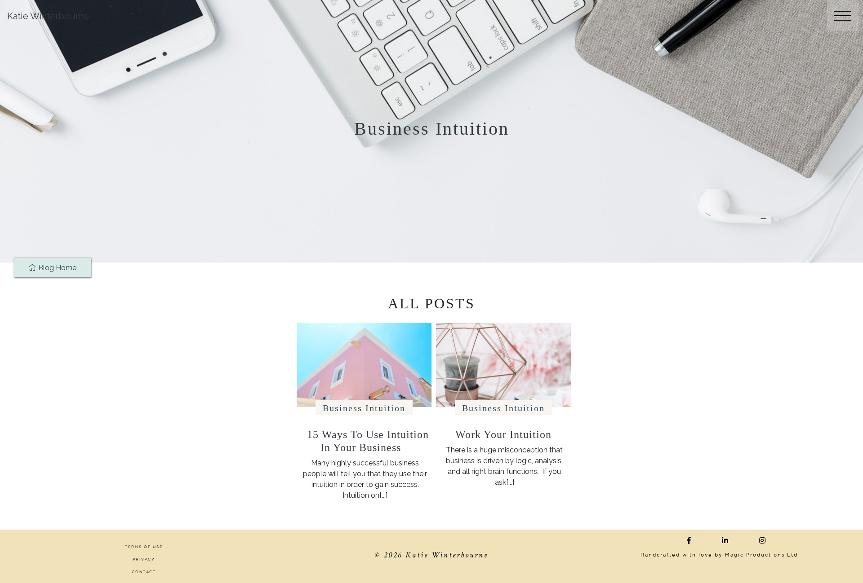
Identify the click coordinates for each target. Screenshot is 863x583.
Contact (144, 572)
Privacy (144, 559)
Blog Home (56, 267)
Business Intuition (364, 408)
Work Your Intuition (503, 434)
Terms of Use (144, 546)
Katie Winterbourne (48, 16)
